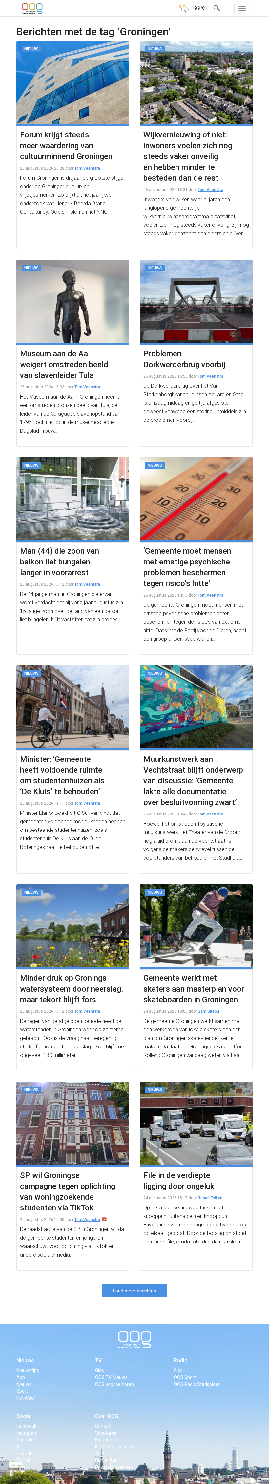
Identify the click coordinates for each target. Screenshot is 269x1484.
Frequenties (107, 1439)
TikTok (23, 1460)
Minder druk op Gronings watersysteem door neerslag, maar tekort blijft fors (71, 989)
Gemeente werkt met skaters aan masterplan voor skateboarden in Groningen (193, 989)
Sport (22, 1391)
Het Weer (25, 1398)
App (20, 1377)
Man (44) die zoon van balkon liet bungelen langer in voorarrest (59, 561)
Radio (181, 1360)
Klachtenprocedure (114, 1446)
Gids (99, 1370)
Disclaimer (106, 1460)
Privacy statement (114, 1467)
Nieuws (25, 1360)
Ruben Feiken (210, 1198)
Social (23, 1416)
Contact (103, 1426)
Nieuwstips (27, 1370)
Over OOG (106, 1416)
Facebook (26, 1426)
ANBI (100, 1453)
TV (98, 1360)
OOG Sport (185, 1377)
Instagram (27, 1433)
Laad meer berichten (134, 1290)
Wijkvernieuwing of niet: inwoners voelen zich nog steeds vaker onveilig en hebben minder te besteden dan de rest (187, 156)
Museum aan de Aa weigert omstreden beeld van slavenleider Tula (64, 364)
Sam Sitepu (208, 1011)
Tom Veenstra (87, 168)
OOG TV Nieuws (111, 1377)
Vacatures (105, 1433)
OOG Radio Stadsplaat (197, 1384)
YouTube (25, 1439)
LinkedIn (24, 1453)
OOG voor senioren (114, 1384)
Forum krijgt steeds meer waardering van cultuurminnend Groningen (66, 145)
